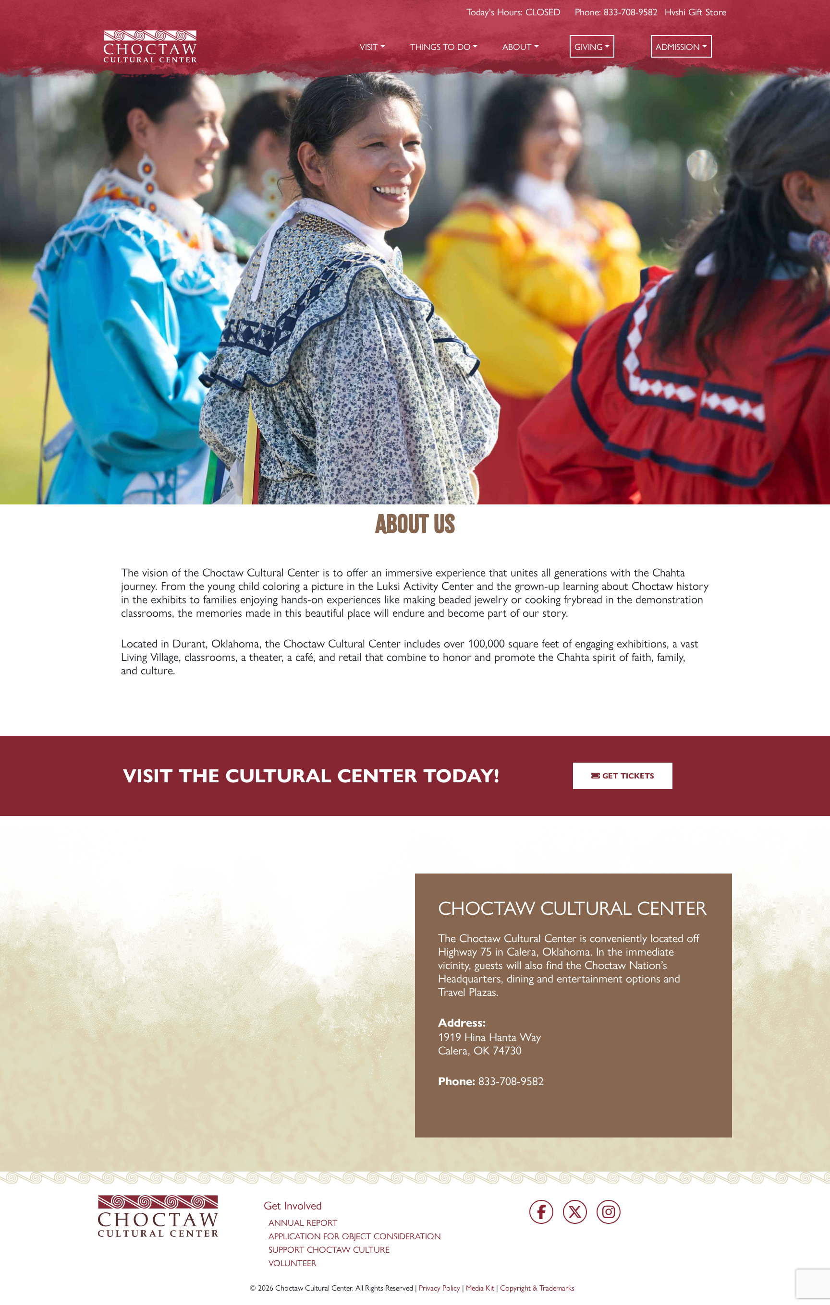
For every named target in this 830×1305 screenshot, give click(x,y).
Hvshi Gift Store (695, 11)
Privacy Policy (439, 1287)
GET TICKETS (627, 775)
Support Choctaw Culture (329, 1249)
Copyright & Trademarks (537, 1287)
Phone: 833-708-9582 (616, 11)
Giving (588, 46)
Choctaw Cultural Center (313, 1287)
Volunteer (293, 1263)
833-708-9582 (511, 1080)
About (517, 46)
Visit (369, 46)
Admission (678, 46)
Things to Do (440, 46)
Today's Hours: (513, 11)
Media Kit (480, 1287)
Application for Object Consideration (355, 1236)
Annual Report (303, 1222)
